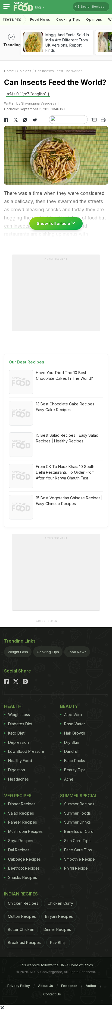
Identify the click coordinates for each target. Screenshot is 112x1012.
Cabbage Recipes (24, 859)
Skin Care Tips (77, 840)
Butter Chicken (21, 929)
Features (12, 20)
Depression (18, 742)
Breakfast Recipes (24, 942)
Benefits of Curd (79, 831)
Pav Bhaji (58, 942)
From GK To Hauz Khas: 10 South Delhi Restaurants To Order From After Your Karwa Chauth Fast (65, 472)
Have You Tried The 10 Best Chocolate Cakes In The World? (64, 375)
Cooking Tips (48, 652)
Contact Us (52, 994)
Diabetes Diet (20, 723)
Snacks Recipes (22, 877)
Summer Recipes (79, 804)
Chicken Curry (60, 903)
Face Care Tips (78, 850)
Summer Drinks (77, 822)
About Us (45, 986)
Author (91, 986)
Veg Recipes (18, 795)
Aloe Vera (73, 714)
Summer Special (79, 795)
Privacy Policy (18, 986)
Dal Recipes (19, 850)
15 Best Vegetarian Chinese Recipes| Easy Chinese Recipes (69, 501)
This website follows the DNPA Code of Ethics (56, 965)
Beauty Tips (75, 770)
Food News (40, 19)
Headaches (18, 779)
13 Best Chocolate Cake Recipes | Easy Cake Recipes (66, 407)
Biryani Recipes (59, 916)
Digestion (16, 770)
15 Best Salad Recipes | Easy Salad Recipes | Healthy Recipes (67, 438)
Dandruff (72, 751)
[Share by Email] (93, 119)
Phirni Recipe (76, 868)
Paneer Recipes (22, 822)
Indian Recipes (21, 894)
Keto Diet (16, 733)
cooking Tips (68, 19)
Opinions (94, 19)
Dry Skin (71, 742)
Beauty (69, 706)
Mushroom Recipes (25, 831)
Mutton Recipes (22, 916)
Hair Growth (74, 733)
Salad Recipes (21, 813)
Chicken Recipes (23, 903)
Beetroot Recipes (24, 868)
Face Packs (74, 760)
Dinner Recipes (22, 804)
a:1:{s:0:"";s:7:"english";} (28, 93)
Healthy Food (20, 760)
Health (12, 706)
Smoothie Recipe (79, 859)
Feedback (69, 986)
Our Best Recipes (26, 362)
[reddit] (34, 119)
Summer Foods (77, 813)
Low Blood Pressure (26, 751)
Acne (68, 779)
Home (9, 71)
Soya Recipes (20, 840)
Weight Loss (18, 652)
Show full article (54, 223)
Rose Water (74, 723)
